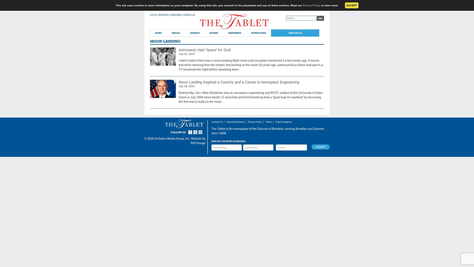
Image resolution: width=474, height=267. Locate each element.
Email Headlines (284, 122)
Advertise (163, 15)
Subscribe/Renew (235, 122)
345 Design (198, 143)
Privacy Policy (312, 5)
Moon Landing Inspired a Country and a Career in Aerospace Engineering (239, 82)
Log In (153, 15)
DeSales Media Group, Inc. (172, 138)
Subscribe (176, 15)
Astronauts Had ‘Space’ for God (205, 50)
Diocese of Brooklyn (270, 128)
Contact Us (189, 15)
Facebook (190, 130)
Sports (214, 33)
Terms (269, 122)
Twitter (195, 130)
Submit (320, 147)
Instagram (201, 130)
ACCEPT (351, 5)
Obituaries (234, 33)
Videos (176, 33)
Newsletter (258, 33)
